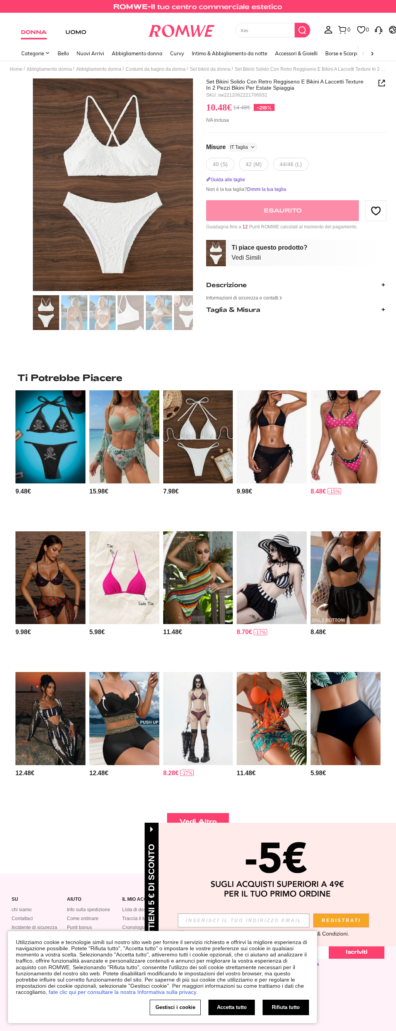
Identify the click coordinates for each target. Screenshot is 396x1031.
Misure (227, 147)
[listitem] (50, 457)
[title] (198, 377)
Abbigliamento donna (137, 53)
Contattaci (22, 918)
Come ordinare (83, 918)
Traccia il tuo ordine (143, 918)
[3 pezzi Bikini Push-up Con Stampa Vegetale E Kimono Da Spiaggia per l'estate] (124, 436)
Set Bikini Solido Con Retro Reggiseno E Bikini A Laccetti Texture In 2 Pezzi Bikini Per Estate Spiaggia (285, 84)
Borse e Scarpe (342, 53)
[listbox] (328, 29)
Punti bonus (79, 927)
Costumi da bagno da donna (156, 69)
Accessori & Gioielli (296, 53)
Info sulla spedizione (88, 909)
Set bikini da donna (210, 69)
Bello (63, 53)
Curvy (177, 53)
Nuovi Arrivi (90, 53)
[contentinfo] (23, 491)
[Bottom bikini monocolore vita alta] (346, 718)
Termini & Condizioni (323, 934)
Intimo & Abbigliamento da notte (229, 53)
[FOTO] (113, 184)
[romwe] (181, 29)
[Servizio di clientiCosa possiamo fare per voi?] (378, 29)
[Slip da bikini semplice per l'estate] (346, 577)
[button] (375, 210)
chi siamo (22, 909)
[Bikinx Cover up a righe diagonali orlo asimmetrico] (198, 577)
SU (15, 899)
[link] (198, 9)
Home (16, 69)
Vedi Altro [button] (198, 821)
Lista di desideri (138, 909)
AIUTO (74, 899)
